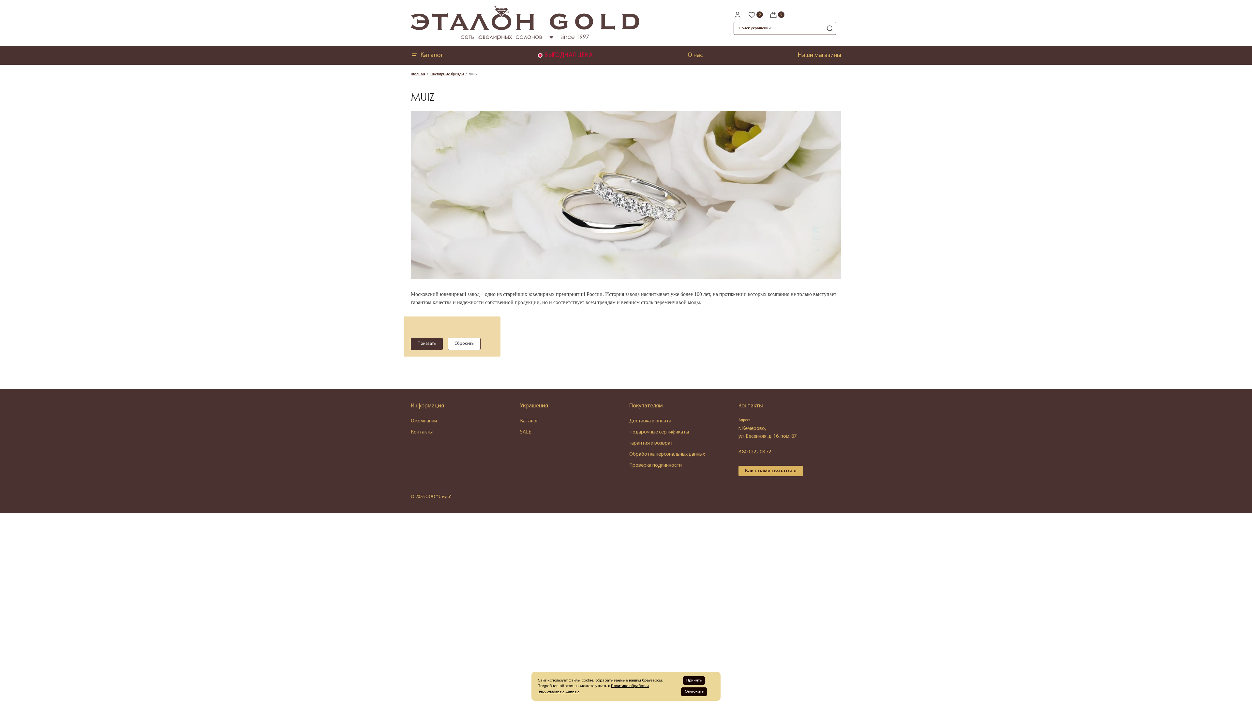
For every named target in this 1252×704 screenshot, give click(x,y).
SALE (525, 432)
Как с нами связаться (771, 471)
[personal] (737, 15)
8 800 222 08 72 (754, 452)
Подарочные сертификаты (659, 432)
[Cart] (776, 15)
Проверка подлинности (655, 465)
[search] (830, 28)
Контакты (422, 432)
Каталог (431, 55)
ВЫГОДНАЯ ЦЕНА (568, 55)
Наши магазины (819, 55)
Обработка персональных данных (667, 454)
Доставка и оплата (650, 421)
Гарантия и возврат (651, 443)
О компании (424, 421)
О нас (695, 55)
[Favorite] (755, 15)
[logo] (525, 38)
